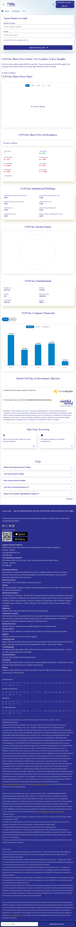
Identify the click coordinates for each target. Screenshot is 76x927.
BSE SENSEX (13, 588)
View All (69, 499)
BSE (3, 662)
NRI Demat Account (31, 572)
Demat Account (28, 642)
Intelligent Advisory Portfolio (49, 572)
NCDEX (15, 662)
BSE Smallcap (31, 588)
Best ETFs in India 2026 (23, 652)
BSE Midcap (40, 588)
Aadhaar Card (18, 657)
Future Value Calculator (19, 601)
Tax (3, 657)
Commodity (19, 644)
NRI (13, 644)
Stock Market (16, 642)
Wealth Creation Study (35, 665)
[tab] (27, 85)
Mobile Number (9, 23)
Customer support (30, 637)
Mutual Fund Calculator (39, 598)
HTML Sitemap (18, 673)
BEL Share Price (42, 621)
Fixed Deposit (49, 575)
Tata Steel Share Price (26, 616)
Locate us (19, 637)
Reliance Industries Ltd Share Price (24, 621)
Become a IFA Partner (45, 632)
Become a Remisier (60, 632)
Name (6, 32)
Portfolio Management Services (33, 575)
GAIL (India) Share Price (66, 616)
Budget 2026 (6, 642)
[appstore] (20, 534)
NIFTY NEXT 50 (50, 588)
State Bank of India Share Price (45, 616)
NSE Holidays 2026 (8, 650)
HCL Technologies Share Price (49, 619)
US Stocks (63, 572)
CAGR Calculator (23, 598)
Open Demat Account (64, 2)
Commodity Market (19, 583)
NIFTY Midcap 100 (62, 588)
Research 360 (7, 611)
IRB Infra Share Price (31, 619)
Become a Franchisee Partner (26, 632)
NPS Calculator (43, 603)
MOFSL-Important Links (27, 662)
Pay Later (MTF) (60, 575)
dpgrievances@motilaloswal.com (39, 784)
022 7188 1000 (7, 566)
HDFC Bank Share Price (10, 616)
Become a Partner (8, 632)
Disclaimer (52, 662)
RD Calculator (28, 595)
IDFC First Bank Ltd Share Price (13, 619)
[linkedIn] (13, 526)
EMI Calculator (53, 598)
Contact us (6, 637)
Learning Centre (21, 626)
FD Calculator (17, 595)
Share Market (6, 583)
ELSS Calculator (59, 601)
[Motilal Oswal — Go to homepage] (9, 4)
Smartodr (41, 670)
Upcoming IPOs (7, 572)
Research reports (8, 626)
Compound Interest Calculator (45, 595)
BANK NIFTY (21, 588)
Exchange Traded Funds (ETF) (12, 577)
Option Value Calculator (57, 603)
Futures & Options (41, 642)
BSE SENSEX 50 (16, 590)
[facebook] (3, 526)
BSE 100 (8, 590)
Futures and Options (34, 583)
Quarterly (12, 319)
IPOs (49, 642)
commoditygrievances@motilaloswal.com (50, 812)
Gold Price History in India (37, 650)
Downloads (33, 670)
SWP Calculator (64, 598)
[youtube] (10, 526)
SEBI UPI (64, 6)
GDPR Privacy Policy (21, 670)
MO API (29, 611)
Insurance (27, 577)
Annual (5, 319)
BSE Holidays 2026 (22, 650)
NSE (7, 662)
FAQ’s (13, 637)
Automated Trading (55, 644)
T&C (27, 40)
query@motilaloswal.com (11, 553)
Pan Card (9, 657)
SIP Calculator (7, 595)
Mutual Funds (19, 572)
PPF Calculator (48, 601)
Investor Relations (42, 662)
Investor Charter (8, 670)
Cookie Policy (62, 662)
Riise (34, 611)
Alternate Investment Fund (11, 575)
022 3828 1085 (7, 555)
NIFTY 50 (5, 588)
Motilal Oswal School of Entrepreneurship (42, 626)
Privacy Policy (66, 670)
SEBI (10, 662)
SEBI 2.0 (48, 670)
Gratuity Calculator (34, 601)
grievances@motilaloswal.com (12, 784)
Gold (9, 644)
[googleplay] (20, 539)
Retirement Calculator (64, 595)
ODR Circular (56, 670)
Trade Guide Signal (19, 611)
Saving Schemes (30, 657)
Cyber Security (7, 673)
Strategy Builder (42, 611)
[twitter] (6, 526)
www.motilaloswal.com (15, 915)
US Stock (66, 642)
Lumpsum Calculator (9, 598)
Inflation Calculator (30, 603)
